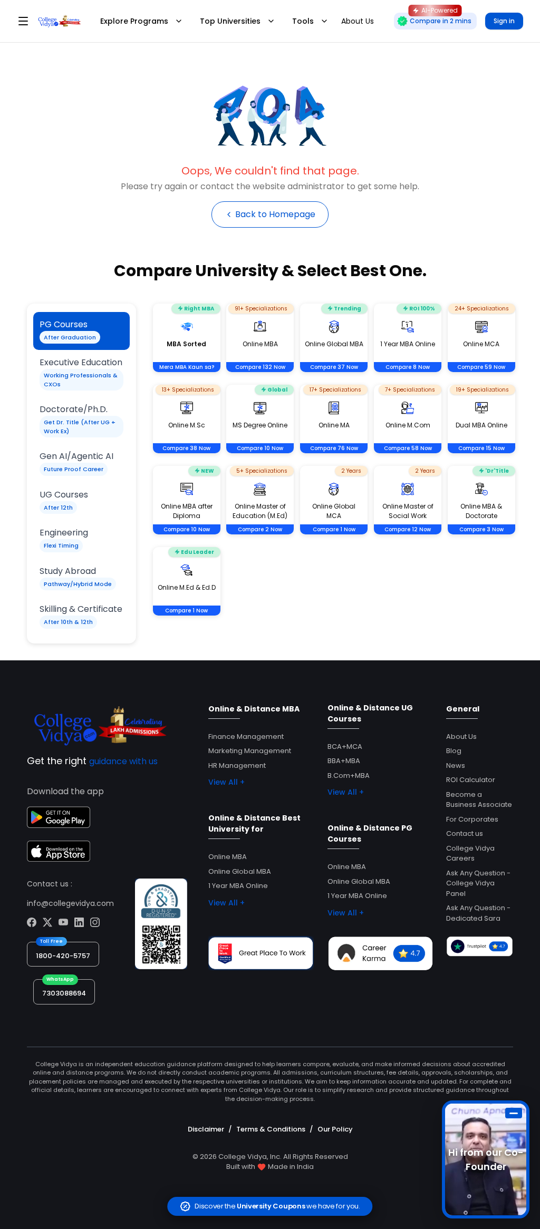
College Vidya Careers (470, 853)
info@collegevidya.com (70, 903)
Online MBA (227, 857)
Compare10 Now (260, 448)
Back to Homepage (275, 214)
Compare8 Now (407, 367)
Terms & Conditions (270, 1129)
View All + (226, 782)
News (455, 765)
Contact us (464, 833)
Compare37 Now (334, 367)
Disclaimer (206, 1129)
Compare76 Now (334, 448)
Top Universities (230, 21)
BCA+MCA (344, 747)
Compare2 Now (260, 529)
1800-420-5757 (63, 956)
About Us (461, 736)
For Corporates (472, 819)
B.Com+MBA (348, 775)
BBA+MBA (343, 761)
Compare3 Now (481, 529)
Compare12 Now (407, 529)
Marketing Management (249, 751)
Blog (453, 751)
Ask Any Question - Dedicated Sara (478, 913)
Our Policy (335, 1129)
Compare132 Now (260, 367)
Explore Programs (134, 21)
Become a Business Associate (479, 799)
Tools (303, 21)
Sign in (504, 20)
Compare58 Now (408, 448)
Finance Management (246, 736)
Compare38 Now (186, 448)
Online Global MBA (239, 871)
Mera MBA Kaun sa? (186, 367)
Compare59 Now (481, 367)
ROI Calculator (470, 780)
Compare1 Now (334, 529)
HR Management (237, 765)
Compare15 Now (481, 448)
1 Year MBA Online (238, 886)
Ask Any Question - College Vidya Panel (478, 883)
